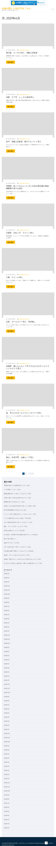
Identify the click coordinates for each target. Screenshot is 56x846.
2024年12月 (7, 635)
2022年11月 (7, 737)
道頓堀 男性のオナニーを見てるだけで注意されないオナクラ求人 (22, 559)
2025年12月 (7, 586)
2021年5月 (6, 811)
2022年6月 (6, 758)
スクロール (46, 843)
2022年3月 (6, 770)
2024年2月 (6, 676)
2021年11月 (7, 787)
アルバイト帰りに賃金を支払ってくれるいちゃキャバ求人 (20, 514)
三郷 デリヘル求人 (14, 277)
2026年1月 (6, 582)
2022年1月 (6, 778)
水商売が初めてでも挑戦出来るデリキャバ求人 (17, 485)
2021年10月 (7, 791)
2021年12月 (7, 782)
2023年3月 (6, 721)
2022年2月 (6, 774)
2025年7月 (6, 606)
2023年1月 (6, 729)
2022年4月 (6, 766)
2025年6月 (6, 610)
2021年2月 (6, 823)
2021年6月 (6, 807)
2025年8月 (6, 602)
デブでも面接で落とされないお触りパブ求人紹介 (17, 518)
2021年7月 (6, 803)
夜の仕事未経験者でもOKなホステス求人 (15, 510)
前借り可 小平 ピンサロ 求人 (11, 543)
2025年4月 (6, 619)
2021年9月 (6, 795)
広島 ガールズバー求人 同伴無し (21, 321)
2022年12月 (7, 733)
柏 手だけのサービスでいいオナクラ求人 (24, 413)
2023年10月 (7, 692)
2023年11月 (7, 688)
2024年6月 (6, 660)
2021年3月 (6, 819)
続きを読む (10, 62)
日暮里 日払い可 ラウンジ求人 (20, 233)
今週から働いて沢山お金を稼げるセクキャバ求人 (17, 498)
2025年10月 (7, 594)
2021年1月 (6, 828)
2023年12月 (7, 684)
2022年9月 (6, 746)
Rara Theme (50, 843)
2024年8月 (6, 651)
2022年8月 (6, 750)
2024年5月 (6, 664)
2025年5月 (6, 614)
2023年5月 (6, 713)
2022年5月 (6, 762)
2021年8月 (6, 799)
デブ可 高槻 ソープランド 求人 (12, 489)
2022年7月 (6, 754)
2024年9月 (6, 647)
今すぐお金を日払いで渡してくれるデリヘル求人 (17, 547)
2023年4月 (6, 717)
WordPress (11, 845)
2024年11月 (7, 639)
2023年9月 (6, 696)
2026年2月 (6, 578)
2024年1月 (6, 680)
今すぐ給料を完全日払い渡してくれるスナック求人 (18, 522)
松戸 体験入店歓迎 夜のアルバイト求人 (23, 141)
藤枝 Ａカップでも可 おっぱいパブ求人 (15, 526)
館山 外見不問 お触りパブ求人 (20, 457)
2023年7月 (6, 705)
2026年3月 (6, 573)
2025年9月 (6, 598)
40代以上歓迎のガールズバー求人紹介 (14, 530)
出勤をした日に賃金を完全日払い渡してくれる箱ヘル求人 (20, 506)
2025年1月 (6, 631)
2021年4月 (6, 815)
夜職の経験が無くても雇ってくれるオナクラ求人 (17, 493)
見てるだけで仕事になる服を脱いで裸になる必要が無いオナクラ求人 (23, 563)
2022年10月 (7, 742)
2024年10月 (7, 643)
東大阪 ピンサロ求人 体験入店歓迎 (21, 52)
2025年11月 (7, 590)
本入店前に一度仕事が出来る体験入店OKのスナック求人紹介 (21, 534)
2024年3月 (6, 672)
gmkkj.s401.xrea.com (24, 50)
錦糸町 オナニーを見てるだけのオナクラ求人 (17, 555)
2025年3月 (6, 623)
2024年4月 (6, 668)
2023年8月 (6, 701)
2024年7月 (6, 655)
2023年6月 (6, 709)
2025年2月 (6, 627)
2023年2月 (6, 725)
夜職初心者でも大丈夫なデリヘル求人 (14, 502)
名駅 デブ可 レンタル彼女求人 (20, 97)
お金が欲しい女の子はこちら (16, 8)
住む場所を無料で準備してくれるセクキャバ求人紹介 (19, 551)
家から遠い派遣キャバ (10, 539)
